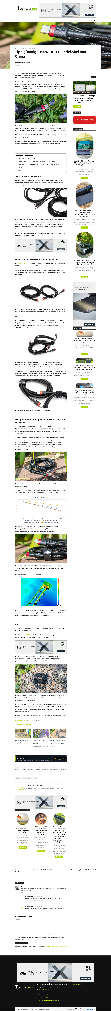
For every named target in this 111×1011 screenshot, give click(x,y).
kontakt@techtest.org (44, 989)
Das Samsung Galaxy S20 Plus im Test (83, 870)
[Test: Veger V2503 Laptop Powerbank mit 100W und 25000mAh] (41, 733)
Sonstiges (32, 48)
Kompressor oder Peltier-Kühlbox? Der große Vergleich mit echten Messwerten (84, 367)
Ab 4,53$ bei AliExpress (24, 724)
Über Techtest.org (77, 984)
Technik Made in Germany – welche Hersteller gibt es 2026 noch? (22, 829)
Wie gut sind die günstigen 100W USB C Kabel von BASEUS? (38, 165)
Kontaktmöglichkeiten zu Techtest (82, 987)
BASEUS (29, 635)
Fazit (20, 170)
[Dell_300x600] (84, 304)
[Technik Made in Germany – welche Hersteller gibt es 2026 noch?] (23, 819)
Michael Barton (34, 785)
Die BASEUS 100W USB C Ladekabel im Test (36, 161)
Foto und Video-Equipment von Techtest (48, 1000)
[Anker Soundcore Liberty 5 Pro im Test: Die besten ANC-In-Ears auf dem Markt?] (84, 245)
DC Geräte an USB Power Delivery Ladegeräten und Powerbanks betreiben (41, 830)
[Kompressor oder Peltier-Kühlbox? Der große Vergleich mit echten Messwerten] (84, 360)
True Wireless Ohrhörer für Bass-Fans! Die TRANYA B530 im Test (33, 870)
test (36, 778)
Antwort (22, 892)
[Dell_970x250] (67, 10)
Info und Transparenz (43, 997)
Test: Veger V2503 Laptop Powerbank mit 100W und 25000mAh (39, 742)
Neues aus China (20, 48)
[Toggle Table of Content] (63, 155)
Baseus (18, 778)
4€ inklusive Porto (20, 720)
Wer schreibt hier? (43, 995)
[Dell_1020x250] (55, 972)
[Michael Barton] (21, 789)
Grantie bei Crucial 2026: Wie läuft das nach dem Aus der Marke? (84, 392)
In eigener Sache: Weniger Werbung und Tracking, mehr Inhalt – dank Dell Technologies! (84, 99)
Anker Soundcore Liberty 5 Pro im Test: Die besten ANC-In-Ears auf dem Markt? (84, 262)
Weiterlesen (23, 847)
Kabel (24, 778)
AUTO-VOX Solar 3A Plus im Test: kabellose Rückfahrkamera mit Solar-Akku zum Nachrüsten (85, 213)
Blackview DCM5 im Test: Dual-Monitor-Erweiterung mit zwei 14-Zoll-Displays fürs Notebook (85, 163)
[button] (94, 20)
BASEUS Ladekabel (23, 263)
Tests (26, 48)
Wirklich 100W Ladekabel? (28, 159)
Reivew (30, 778)
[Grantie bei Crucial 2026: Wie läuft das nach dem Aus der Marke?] (84, 385)
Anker (24, 314)
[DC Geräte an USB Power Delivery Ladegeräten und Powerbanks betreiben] (41, 819)
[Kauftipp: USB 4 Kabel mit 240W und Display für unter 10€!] (23, 733)
